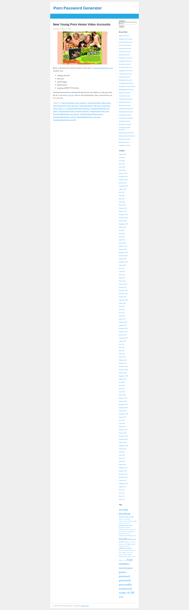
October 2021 (122, 335)
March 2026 (122, 170)
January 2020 (122, 401)
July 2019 (121, 420)
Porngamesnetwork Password (127, 86)
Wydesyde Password (124, 139)
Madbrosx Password (124, 93)
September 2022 (123, 300)
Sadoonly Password (124, 55)
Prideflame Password (125, 102)
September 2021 (123, 338)
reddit (128, 584)
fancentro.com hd (126, 523)
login (130, 559)
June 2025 (122, 195)
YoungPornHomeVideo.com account (66, 114)
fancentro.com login (125, 525)
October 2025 (122, 183)
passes (122, 572)
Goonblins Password (124, 64)
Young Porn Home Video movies (99, 103)
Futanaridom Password (125, 61)
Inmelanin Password (124, 77)
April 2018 (122, 461)
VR (132, 592)
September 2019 (123, 414)
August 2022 (122, 303)
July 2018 (121, 452)
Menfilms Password (124, 121)
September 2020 (123, 376)
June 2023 (122, 271)
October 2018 (122, 442)
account (123, 509)
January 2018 (122, 471)
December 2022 (123, 290)
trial (129, 588)
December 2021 (123, 328)
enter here (71, 95)
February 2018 (123, 468)
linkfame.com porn (127, 554)
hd (125, 539)
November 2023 (123, 256)
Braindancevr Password (125, 58)
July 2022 (121, 306)
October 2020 (122, 373)
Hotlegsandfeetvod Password (127, 136)
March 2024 (122, 243)
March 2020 (122, 395)
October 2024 (122, 221)
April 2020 (122, 392)
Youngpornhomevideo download (77, 108)
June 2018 (122, 455)
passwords (125, 580)
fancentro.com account (126, 517)
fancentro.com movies (124, 529)
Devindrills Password (125, 48)
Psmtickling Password (125, 115)
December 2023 (123, 252)
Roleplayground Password (126, 89)
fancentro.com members (124, 527)
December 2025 (123, 176)
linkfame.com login (125, 548)
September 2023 (123, 262)
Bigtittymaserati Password (126, 133)
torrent (123, 588)
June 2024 (122, 233)
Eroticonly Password (125, 51)
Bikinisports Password (125, 80)
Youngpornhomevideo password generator (74, 111)
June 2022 (122, 309)
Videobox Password (124, 96)
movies (123, 568)
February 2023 (123, 284)
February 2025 (123, 208)
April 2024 (122, 240)
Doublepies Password (125, 124)
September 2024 (123, 224)
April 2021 (122, 354)
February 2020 (123, 398)
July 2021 (121, 344)
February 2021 (123, 360)
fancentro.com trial (125, 533)
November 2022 (123, 293)
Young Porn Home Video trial (90, 105)
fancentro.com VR (123, 535)
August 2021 (122, 341)
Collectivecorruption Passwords (124, 128)
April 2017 (122, 499)
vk (128, 592)
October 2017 (122, 480)
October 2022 (122, 297)
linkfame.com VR (131, 556)
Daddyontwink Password (126, 112)
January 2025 (122, 211)
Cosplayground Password (126, 83)
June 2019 (122, 423)
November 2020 (123, 370)
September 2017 (123, 483)
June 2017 (122, 493)
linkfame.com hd (125, 546)
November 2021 (123, 331)
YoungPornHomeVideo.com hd (64, 117)
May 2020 (122, 388)
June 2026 (122, 161)
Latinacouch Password (125, 74)
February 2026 (123, 173)
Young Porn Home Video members (73, 103)
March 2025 (122, 205)
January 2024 (122, 249)
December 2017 (123, 474)
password (124, 576)
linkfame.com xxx (122, 560)
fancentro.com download (124, 519)
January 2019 (122, 433)
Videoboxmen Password (125, 99)
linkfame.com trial (123, 556)
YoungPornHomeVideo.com (103, 68)
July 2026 (121, 157)
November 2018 (123, 439)
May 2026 (122, 164)
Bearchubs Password (125, 105)
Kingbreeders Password (125, 39)
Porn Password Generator (77, 8)
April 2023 (122, 278)
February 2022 (123, 322)
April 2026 (122, 167)
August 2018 (122, 449)
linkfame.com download (129, 542)
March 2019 (122, 426)
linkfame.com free (123, 544)
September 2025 (123, 186)
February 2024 (123, 246)
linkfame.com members (124, 550)
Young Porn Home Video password (65, 105)
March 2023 (122, 281)
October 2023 (122, 259)
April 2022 (122, 316)
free (121, 539)
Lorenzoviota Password (125, 42)
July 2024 (121, 230)
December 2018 (123, 436)
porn (121, 584)
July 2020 (121, 382)
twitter (122, 592)
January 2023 (122, 287)
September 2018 (123, 445)
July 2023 (121, 268)
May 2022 (122, 313)
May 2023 (122, 275)
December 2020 (123, 366)
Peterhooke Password (125, 45)
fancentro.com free (123, 521)
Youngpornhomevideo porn (99, 111)
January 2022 (122, 325)
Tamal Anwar (85, 606)
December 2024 (123, 214)
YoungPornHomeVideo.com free (91, 114)
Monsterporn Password (125, 67)
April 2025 (122, 202)
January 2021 (122, 363)
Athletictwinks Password (126, 108)
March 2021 (122, 357)
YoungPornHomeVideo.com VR (64, 120)
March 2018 (122, 464)
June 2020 (122, 385)
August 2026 (122, 154)
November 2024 (123, 218)
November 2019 (123, 408)
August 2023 (122, 265)
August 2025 (122, 189)
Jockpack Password (124, 145)
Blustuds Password (124, 142)
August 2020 (122, 379)
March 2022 (122, 319)
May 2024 (122, 237)
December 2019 (123, 404)
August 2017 (122, 487)
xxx (121, 597)
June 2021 (122, 347)
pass (130, 568)
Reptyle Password (124, 36)
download (124, 513)
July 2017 (121, 490)
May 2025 (122, 199)
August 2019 (122, 417)
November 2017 (123, 477)
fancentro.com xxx (132, 535)
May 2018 (122, 458)
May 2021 (122, 351)
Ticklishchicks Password (126, 118)
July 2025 (121, 192)
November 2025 (123, 180)
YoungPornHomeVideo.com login (88, 117)
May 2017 (122, 496)
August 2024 (122, 227)
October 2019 (122, 411)
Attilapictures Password (125, 71)
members (124, 564)
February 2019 (123, 430)
